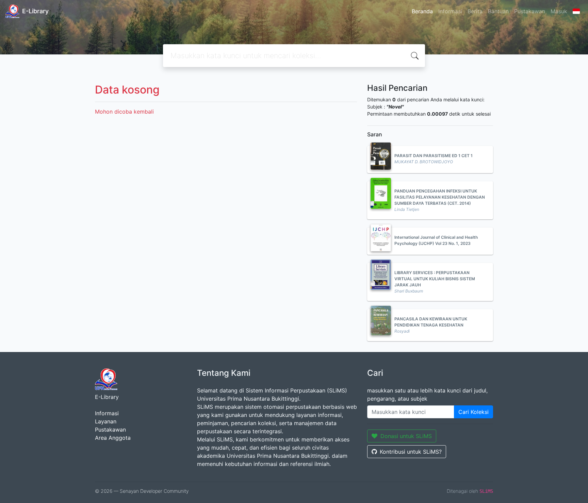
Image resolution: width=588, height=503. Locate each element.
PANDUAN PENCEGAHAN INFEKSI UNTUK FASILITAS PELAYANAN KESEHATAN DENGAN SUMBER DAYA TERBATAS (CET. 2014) (439, 197)
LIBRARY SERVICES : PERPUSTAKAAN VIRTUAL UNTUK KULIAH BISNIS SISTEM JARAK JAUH (434, 278)
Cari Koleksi (473, 411)
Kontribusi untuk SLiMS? (411, 451)
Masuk (559, 11)
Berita (475, 11)
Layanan (105, 421)
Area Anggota (113, 437)
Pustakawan (529, 11)
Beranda (422, 11)
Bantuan (498, 11)
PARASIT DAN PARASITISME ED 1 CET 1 (433, 155)
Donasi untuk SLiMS (406, 436)
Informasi (450, 11)
